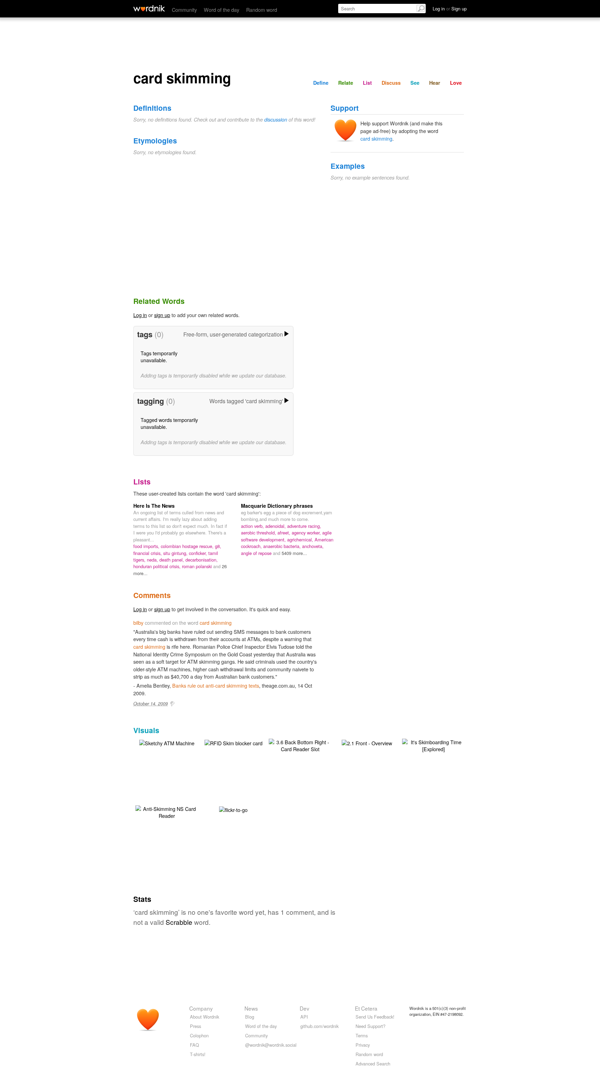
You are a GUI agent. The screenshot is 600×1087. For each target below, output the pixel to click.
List (367, 82)
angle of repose (257, 553)
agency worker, (307, 532)
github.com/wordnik (319, 1026)
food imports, (147, 546)
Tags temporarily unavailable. (159, 356)
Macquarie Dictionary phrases (277, 505)
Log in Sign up (450, 8)
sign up (162, 314)
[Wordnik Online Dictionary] (149, 8)
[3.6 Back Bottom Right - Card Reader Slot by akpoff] (300, 744)
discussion (275, 119)
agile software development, (286, 535)
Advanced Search (373, 1063)
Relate (345, 82)
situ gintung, (176, 553)
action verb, (253, 526)
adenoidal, (276, 526)
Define (320, 82)
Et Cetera (366, 1008)
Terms (362, 1035)
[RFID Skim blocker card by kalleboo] (233, 742)
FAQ (194, 1045)
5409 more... (294, 553)
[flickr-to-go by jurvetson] (233, 809)
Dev (304, 1008)
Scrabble (179, 922)
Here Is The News (154, 505)
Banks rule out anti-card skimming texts (215, 685)
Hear (434, 82)
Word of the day (221, 9)
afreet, (284, 532)
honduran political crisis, (157, 566)
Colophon (199, 1035)
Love (456, 82)
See (414, 82)
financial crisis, (148, 553)
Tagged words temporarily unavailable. (169, 423)
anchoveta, (313, 546)
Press (195, 1026)
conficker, (198, 553)
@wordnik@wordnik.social (271, 1045)
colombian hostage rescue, (188, 546)
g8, (218, 546)
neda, (153, 559)
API (304, 1016)
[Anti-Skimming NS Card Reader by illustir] (166, 811)
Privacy (363, 1045)
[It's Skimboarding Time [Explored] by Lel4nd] (433, 744)
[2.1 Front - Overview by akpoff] (367, 742)
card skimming (376, 138)
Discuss (391, 82)
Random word (261, 9)
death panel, (172, 559)
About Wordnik (204, 1016)
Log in (140, 314)
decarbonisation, (201, 559)
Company (201, 1008)
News (251, 1008)
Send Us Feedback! (375, 1016)
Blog (249, 1016)
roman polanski (197, 566)
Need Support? (370, 1026)
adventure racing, (304, 526)
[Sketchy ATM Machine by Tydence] (166, 742)
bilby (138, 622)
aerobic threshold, (259, 532)
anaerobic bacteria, (282, 546)
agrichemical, (301, 539)
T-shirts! (198, 1054)
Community (184, 9)
